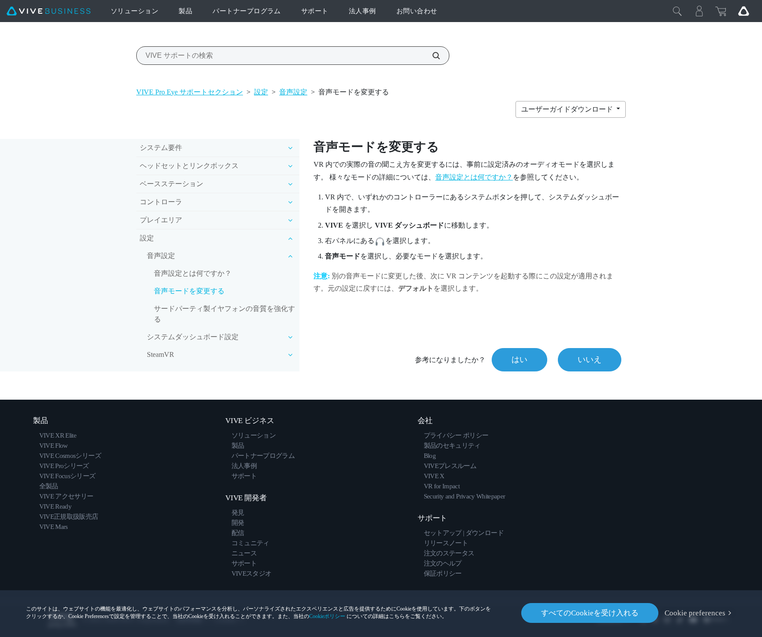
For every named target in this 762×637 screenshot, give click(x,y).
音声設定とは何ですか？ (193, 273)
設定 (261, 92)
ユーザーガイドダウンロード (568, 109)
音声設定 (293, 92)
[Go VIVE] (743, 11)
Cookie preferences (695, 613)
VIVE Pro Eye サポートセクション (189, 92)
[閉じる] (677, 11)
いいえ (589, 359)
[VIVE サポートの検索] (431, 55)
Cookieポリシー (327, 616)
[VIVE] (48, 11)
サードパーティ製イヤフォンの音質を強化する (224, 314)
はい (519, 359)
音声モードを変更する (189, 291)
